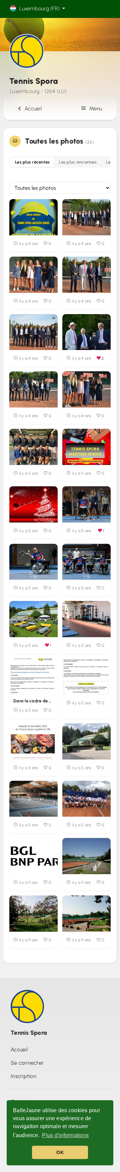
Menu (95, 108)
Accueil (32, 108)
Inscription (23, 1076)
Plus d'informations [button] (65, 1135)
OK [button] (60, 1152)
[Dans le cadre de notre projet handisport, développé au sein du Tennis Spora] (33, 676)
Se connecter (27, 1063)
